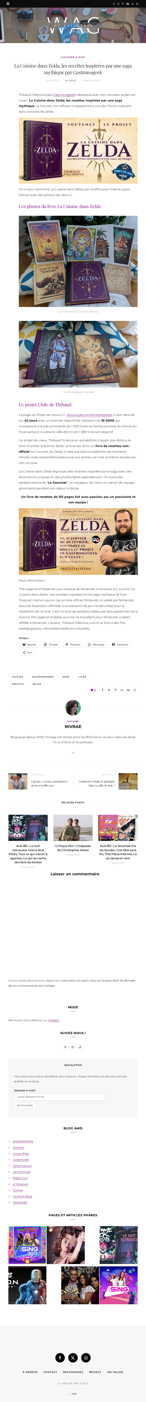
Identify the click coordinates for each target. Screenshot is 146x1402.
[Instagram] (86, 1358)
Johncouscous (22, 1165)
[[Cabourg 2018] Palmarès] (80, 1286)
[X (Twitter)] (73, 1358)
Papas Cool (20, 1178)
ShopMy (53, 1020)
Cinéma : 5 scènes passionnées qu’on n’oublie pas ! (49, 783)
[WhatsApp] (7, 153)
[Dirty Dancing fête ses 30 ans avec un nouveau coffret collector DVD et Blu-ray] (66, 1246)
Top (74, 1394)
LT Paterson (20, 1184)
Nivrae (70, 80)
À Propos (30, 1372)
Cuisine (17, 676)
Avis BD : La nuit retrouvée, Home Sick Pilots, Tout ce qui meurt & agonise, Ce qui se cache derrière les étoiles (28, 854)
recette (18, 684)
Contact (50, 1372)
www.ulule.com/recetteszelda (89, 415)
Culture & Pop (73, 57)
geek (66, 676)
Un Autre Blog (22, 1196)
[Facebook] (7, 104)
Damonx (18, 1147)
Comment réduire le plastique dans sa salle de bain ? (97, 783)
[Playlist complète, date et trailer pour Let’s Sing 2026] (27, 1246)
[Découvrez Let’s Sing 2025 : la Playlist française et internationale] (119, 1286)
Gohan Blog (21, 1153)
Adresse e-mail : (25, 1090)
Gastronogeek (64, 95)
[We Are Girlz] (73, 25)
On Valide (115, 1372)
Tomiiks (18, 1190)
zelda (37, 684)
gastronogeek (43, 676)
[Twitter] (7, 114)
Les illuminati (22, 1172)
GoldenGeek (21, 1159)
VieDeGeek (20, 1202)
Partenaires (73, 1372)
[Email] (7, 133)
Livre (82, 676)
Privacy (95, 1372)
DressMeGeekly (23, 1141)
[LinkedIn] (7, 143)
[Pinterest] (7, 124)
